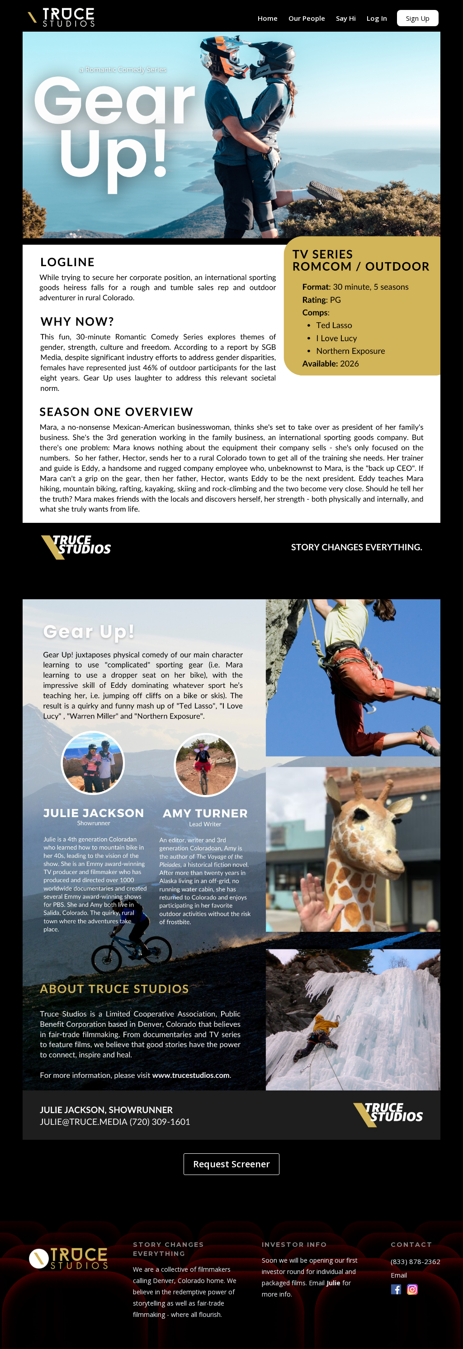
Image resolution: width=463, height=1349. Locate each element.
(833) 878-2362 (415, 1261)
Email (399, 1274)
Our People (306, 18)
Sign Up (418, 18)
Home (268, 18)
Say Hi (346, 18)
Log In (377, 18)
